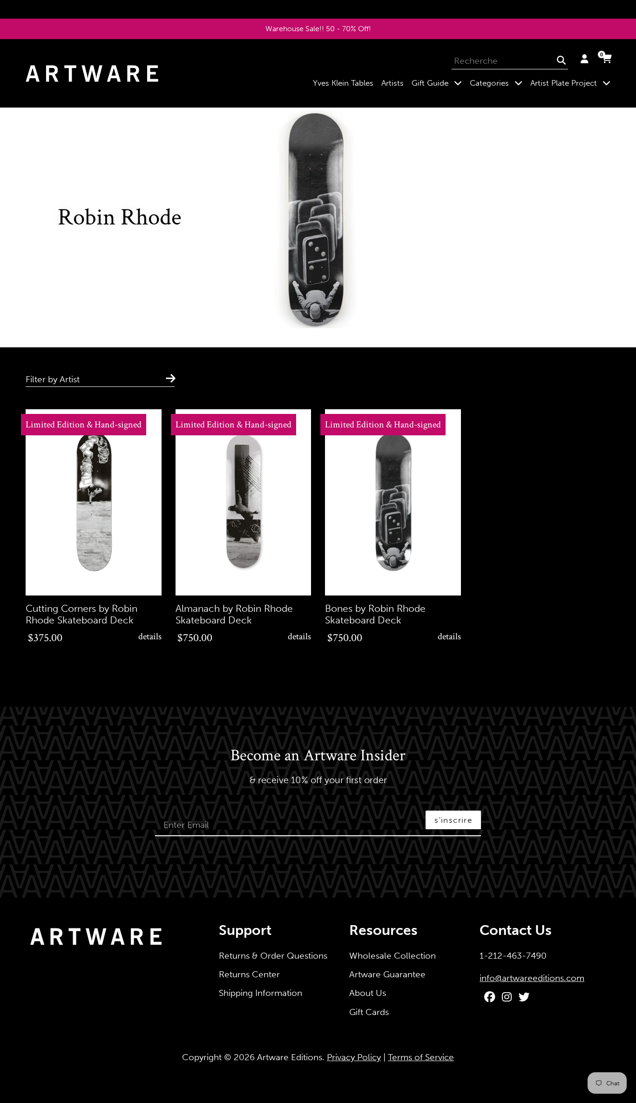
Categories (498, 83)
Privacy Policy (354, 1057)
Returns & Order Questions (273, 955)
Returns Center (249, 974)
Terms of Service (421, 1057)
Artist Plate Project (572, 83)
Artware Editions (289, 1057)
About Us (367, 993)
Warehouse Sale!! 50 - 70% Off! (318, 28)
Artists (392, 83)
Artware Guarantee (387, 974)
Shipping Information (260, 993)
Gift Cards (369, 1012)
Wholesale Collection (392, 955)
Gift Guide (439, 83)
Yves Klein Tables (343, 83)
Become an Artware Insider (318, 756)
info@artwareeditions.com (532, 978)
